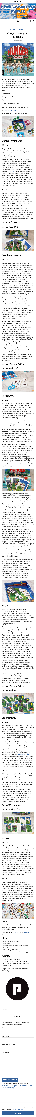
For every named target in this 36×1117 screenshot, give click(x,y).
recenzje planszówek (18, 30)
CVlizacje (16, 932)
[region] (18, 1110)
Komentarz (5, 1053)
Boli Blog (11, 171)
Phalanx (11, 100)
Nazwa (4, 1028)
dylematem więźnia (24, 754)
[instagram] (18, 2)
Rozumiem (18, 1113)
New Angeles (28, 932)
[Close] (34, 1105)
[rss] (21, 2)
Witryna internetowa (8, 1044)
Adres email (5, 1036)
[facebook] (15, 2)
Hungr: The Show (10, 110)
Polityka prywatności (17, 1109)
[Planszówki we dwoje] (18, 11)
